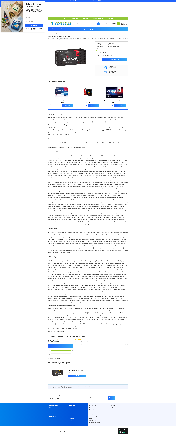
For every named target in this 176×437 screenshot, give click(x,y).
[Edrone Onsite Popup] (88, 218)
